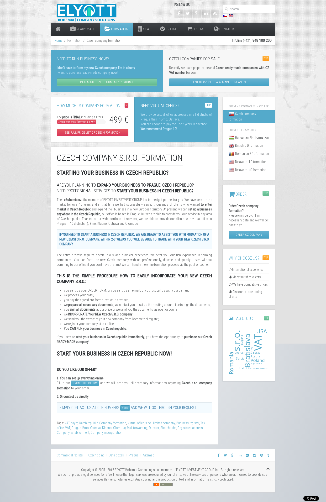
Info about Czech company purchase (107, 82)
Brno (85, 428)
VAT (67, 428)
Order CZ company (249, 234)
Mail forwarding (137, 428)
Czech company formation (242, 116)
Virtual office (136, 423)
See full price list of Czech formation (93, 132)
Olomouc (119, 428)
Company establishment (73, 432)
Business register (187, 423)
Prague (76, 428)
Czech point (96, 455)
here (125, 407)
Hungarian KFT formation (251, 137)
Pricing (171, 29)
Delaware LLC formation (250, 162)
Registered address (190, 428)
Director (154, 428)
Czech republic (88, 423)
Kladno (107, 428)
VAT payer (71, 423)
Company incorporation (106, 432)
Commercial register (70, 455)
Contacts (227, 29)
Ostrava (95, 428)
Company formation (112, 423)
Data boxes (116, 455)
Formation (119, 29)
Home (58, 40)
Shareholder (168, 428)
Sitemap (148, 455)
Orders (198, 29)
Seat (146, 29)
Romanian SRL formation (251, 154)
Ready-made (85, 29)
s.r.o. (148, 423)
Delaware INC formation (250, 170)
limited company (164, 423)
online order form (85, 383)
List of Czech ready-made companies (219, 82)
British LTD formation (248, 145)
